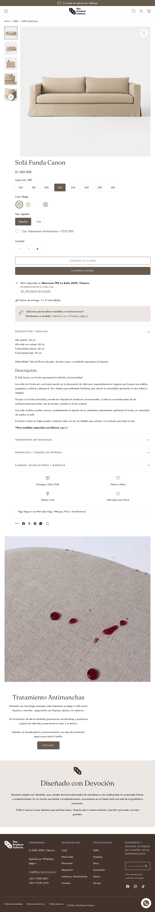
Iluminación (99, 870)
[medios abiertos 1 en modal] (144, 33)
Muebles (97, 857)
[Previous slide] (11, 31)
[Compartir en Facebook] (23, 523)
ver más (48, 745)
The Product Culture (85, 905)
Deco (96, 863)
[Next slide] (11, 97)
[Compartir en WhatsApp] (41, 523)
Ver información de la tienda (35, 291)
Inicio (7, 21)
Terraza (97, 883)
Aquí (63, 427)
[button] (6, 11)
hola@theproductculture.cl (42, 872)
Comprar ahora (82, 270)
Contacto (66, 883)
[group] (11, 48)
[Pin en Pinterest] (35, 523)
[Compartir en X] (29, 523)
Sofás (15, 21)
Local (64, 850)
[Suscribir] (146, 866)
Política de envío (56, 904)
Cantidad (19, 241)
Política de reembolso (14, 904)
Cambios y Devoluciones (74, 876)
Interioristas (67, 857)
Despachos (67, 870)
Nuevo (96, 876)
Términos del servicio (36, 904)
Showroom (67, 863)
